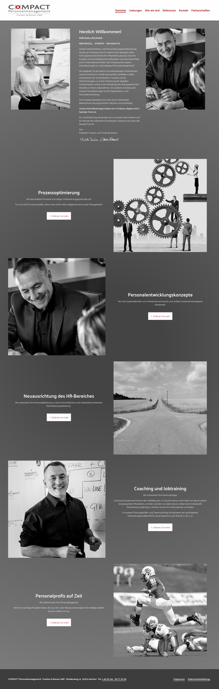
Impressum (179, 679)
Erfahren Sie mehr (60, 216)
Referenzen (169, 10)
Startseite (120, 10)
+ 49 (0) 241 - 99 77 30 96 (114, 679)
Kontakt (183, 10)
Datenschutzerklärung (199, 679)
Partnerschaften (200, 10)
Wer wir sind (152, 10)
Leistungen (135, 10)
